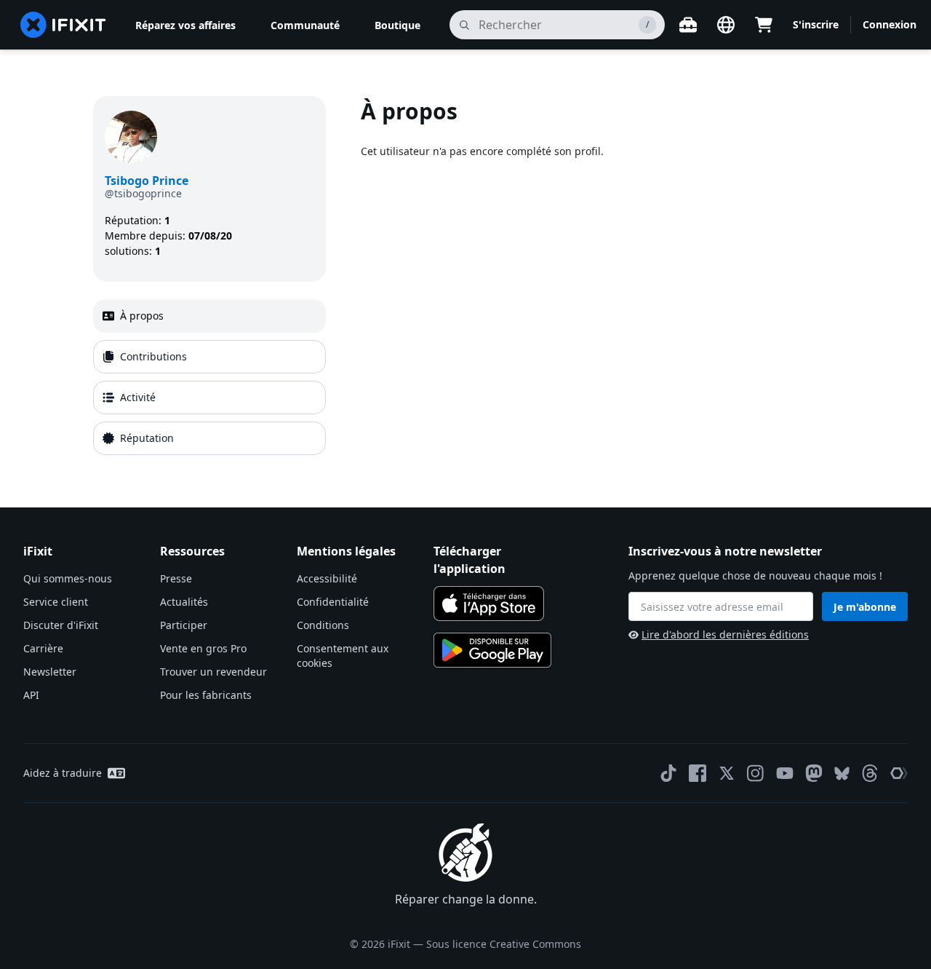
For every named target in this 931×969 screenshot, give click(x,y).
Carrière (43, 648)
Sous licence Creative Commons (503, 944)
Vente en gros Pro (203, 648)
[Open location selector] (725, 24)
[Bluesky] (842, 773)
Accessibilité (327, 578)
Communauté (305, 25)
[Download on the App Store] (488, 603)
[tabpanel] (599, 278)
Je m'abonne (865, 607)
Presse (176, 578)
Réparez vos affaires (185, 25)
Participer (183, 625)
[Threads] (870, 773)
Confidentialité (333, 602)
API (31, 695)
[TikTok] (668, 773)
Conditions (323, 625)
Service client (55, 602)
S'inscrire (816, 24)
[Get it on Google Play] (492, 650)
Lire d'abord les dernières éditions (725, 634)
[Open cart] (763, 24)
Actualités (184, 602)
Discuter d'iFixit (60, 625)
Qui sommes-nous (67, 578)
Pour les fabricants (206, 695)
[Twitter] (726, 773)
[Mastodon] (814, 773)
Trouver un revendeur (213, 672)
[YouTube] (785, 773)
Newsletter (49, 672)
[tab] (209, 316)
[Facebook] (697, 773)
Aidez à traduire (62, 773)
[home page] (63, 25)
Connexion (889, 24)
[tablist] (209, 377)
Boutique (397, 25)
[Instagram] (755, 773)
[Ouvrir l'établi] (688, 24)
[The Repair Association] (899, 773)
